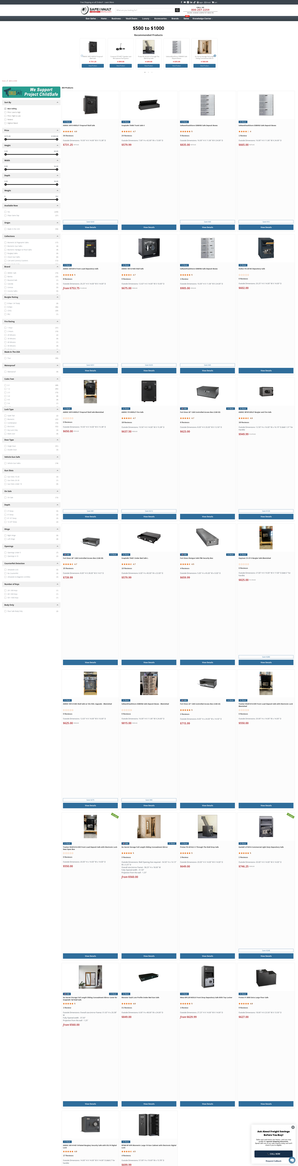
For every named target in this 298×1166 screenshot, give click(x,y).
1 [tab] (145, 72)
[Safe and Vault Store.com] (96, 10)
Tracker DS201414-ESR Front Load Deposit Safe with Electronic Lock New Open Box (90, 848)
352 (56, 196)
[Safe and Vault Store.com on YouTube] (185, 2)
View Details (90, 227)
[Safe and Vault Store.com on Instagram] (188, 2)
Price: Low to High (13, 112)
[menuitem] (91, 18)
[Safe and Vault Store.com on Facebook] (181, 2)
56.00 (56, 166)
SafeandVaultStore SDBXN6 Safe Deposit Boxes (199, 269)
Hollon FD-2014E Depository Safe (252, 269)
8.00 (6, 166)
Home (4, 81)
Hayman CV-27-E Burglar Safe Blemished (255, 558)
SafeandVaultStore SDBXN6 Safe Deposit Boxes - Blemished (145, 704)
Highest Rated (12, 123)
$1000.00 (54, 136)
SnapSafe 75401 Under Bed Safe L (135, 558)
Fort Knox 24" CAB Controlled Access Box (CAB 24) (200, 704)
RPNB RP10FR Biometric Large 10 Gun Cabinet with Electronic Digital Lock (149, 1146)
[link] (31, 212)
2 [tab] (148, 72)
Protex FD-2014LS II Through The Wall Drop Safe (199, 847)
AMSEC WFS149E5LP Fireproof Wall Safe (79, 125)
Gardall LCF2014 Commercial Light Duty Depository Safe (261, 847)
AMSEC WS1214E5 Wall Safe (133, 269)
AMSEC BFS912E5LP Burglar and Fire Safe (255, 412)
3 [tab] (152, 72)
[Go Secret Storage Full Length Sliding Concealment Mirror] (205, 47)
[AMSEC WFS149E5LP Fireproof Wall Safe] (93, 47)
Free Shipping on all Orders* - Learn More (97, 2)
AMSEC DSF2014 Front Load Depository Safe (80, 269)
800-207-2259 (200, 9)
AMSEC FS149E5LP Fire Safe (132, 412)
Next (215, 55)
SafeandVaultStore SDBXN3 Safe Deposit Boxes (257, 125)
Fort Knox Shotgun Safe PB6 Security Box (196, 558)
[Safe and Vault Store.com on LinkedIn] (191, 2)
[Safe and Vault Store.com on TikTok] (194, 2)
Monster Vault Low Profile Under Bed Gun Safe (140, 997)
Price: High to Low (13, 116)
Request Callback (273, 1161)
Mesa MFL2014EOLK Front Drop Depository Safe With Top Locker (206, 997)
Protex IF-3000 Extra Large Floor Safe (253, 997)
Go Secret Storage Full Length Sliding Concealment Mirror (145, 847)
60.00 (56, 151)
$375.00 (7, 136)
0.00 (6, 151)
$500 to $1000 (13, 81)
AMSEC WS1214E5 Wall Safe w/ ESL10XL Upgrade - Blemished (87, 704)
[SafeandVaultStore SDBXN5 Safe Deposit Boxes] (177, 47)
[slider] (5, 139)
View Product (93, 66)
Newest (10, 119)
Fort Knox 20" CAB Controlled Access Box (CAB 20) (200, 412)
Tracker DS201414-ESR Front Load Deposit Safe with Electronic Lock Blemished (266, 705)
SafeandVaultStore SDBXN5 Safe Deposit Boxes (199, 125)
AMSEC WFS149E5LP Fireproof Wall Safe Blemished (83, 412)
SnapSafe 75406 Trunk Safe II (133, 125)
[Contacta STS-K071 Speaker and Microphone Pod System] (121, 47)
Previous (82, 55)
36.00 (56, 181)
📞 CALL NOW (273, 1154)
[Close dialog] (293, 1127)
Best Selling (12, 109)
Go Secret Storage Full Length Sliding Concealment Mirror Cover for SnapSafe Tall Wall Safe (90, 998)
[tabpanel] (93, 53)
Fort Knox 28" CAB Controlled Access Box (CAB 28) (83, 558)
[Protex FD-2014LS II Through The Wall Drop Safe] (149, 47)
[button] (292, 1160)
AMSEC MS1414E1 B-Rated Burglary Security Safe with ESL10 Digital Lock (90, 1146)
